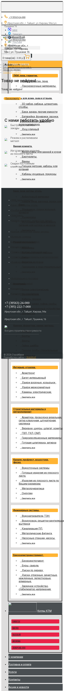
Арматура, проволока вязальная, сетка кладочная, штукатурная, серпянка (40, 420)
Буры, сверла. (30, 565)
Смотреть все (28, 134)
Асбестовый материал (35, 196)
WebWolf (31, 357)
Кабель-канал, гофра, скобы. (39, 303)
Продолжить (12, 98)
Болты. (26, 336)
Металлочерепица (33, 488)
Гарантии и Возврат (22, 283)
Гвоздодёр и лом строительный (41, 266)
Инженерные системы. (26, 510)
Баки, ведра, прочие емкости (39, 111)
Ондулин (27, 493)
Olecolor (16, 634)
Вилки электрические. (35, 289)
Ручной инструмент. (22, 210)
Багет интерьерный (34, 377)
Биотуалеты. (29, 156)
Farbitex (16, 621)
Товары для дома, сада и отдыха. (32, 98)
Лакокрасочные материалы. (39, 86)
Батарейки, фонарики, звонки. (40, 116)
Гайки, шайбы (30, 345)
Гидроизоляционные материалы (42, 437)
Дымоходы (29, 217)
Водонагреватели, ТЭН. (36, 516)
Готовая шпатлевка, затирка (39, 442)
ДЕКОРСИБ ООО (18, 647)
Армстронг (28, 373)
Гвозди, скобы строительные (40, 350)
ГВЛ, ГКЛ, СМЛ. (31, 433)
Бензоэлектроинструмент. (28, 555)
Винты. (26, 340)
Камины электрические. (37, 392)
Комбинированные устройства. (41, 308)
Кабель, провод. (32, 299)
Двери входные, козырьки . (39, 382)
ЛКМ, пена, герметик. (25, 75)
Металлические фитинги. (37, 533)
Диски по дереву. (32, 570)
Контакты (16, 288)
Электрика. (17, 215)
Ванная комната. (22, 146)
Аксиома (16, 641)
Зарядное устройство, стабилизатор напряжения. (35, 588)
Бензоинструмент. (33, 560)
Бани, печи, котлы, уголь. (27, 191)
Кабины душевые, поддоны (39, 174)
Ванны (26, 161)
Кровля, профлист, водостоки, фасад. (32, 220)
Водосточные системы (36, 468)
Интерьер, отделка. (24, 367)
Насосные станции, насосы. (38, 538)
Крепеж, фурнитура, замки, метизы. (33, 325)
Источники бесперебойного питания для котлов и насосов (37, 223)
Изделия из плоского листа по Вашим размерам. (39, 482)
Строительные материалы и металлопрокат (29, 410)
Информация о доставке (24, 278)
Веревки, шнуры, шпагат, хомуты (42, 428)
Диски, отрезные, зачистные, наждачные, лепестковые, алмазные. (38, 578)
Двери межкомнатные (36, 387)
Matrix (15, 628)
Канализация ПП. (32, 528)
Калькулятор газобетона (25, 293)
